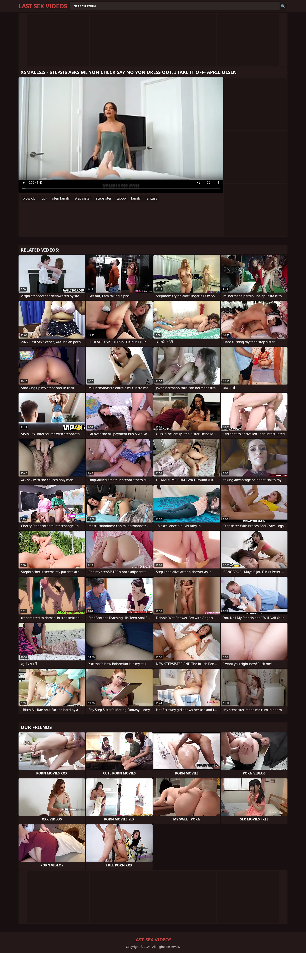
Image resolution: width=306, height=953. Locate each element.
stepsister (104, 198)
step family (61, 198)
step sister (83, 198)
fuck (43, 198)
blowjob (29, 198)
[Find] (283, 6)
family (136, 198)
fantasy (151, 198)
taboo (121, 198)
